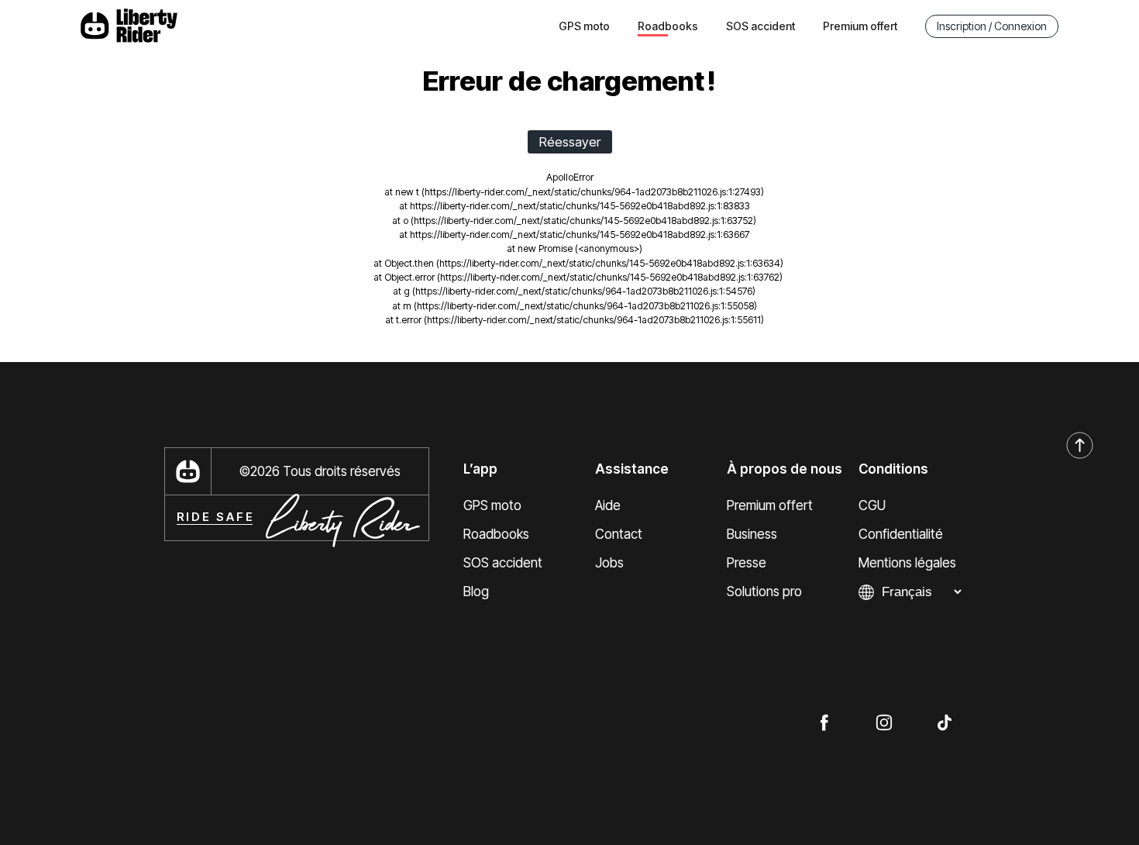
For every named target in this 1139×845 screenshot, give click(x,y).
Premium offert (860, 26)
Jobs (609, 563)
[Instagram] (884, 721)
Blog (476, 591)
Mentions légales (907, 563)
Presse (746, 563)
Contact (618, 534)
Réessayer (569, 142)
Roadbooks (496, 534)
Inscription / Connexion (992, 26)
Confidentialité (901, 534)
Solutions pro (764, 591)
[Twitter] (944, 721)
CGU (872, 505)
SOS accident (760, 26)
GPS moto (584, 26)
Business (752, 534)
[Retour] (1079, 446)
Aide (608, 505)
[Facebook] (823, 721)
